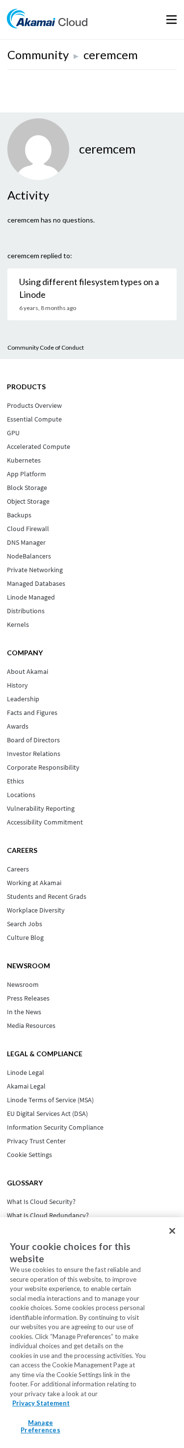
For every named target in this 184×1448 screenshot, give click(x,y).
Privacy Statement (41, 1403)
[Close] (172, 1231)
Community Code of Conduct (45, 347)
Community (38, 54)
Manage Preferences (40, 1426)
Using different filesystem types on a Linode (89, 288)
